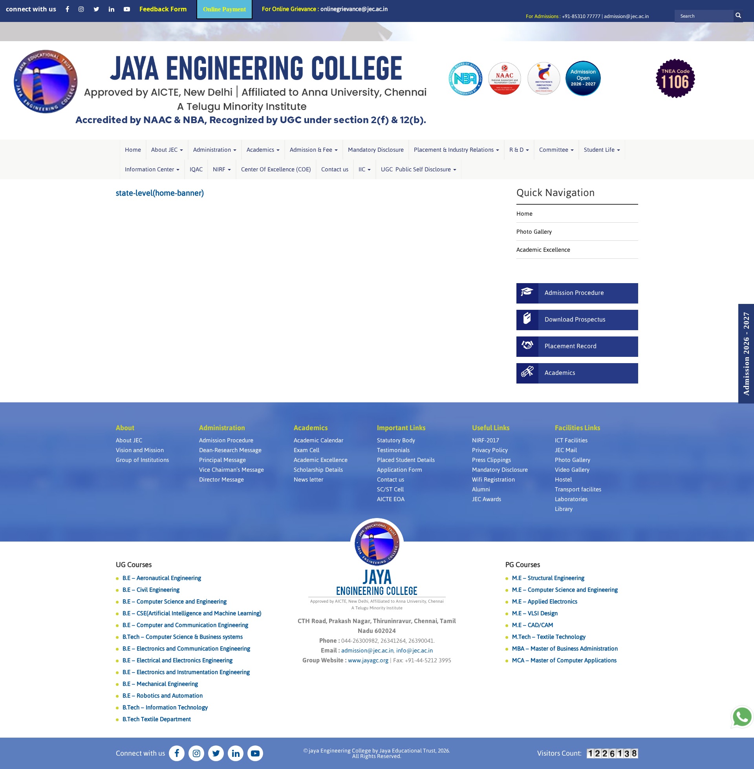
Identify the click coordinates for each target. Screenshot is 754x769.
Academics (261, 149)
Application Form (399, 469)
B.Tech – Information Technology (165, 707)
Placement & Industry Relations (454, 149)
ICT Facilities (571, 440)
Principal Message (222, 459)
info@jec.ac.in (414, 650)
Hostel (563, 479)
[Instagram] (81, 9)
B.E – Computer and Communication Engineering (185, 625)
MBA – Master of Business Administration (565, 648)
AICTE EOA (390, 499)
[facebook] (67, 9)
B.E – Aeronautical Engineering (162, 577)
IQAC (196, 169)
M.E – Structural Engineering (548, 577)
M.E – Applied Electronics (544, 601)
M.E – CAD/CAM (532, 625)
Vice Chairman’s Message (231, 469)
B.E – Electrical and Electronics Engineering (177, 660)
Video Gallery (572, 469)
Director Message (221, 479)
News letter (308, 479)
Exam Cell (306, 450)
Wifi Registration (493, 479)
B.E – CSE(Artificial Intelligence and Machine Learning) (192, 613)
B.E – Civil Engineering (151, 589)
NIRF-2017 (485, 440)
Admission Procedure (226, 440)
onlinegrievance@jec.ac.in (354, 8)
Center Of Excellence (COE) (276, 169)
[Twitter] (96, 9)
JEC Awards (486, 499)
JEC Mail (566, 450)
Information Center (150, 169)
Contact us (334, 169)
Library (564, 508)
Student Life (600, 149)
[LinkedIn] (111, 9)
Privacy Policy (490, 450)
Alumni (481, 489)
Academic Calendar (318, 440)
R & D (517, 149)
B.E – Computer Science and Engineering (175, 601)
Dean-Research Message (230, 450)
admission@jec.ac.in (626, 16)
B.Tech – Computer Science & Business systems (183, 636)
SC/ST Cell (390, 489)
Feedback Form (163, 9)
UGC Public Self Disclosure (416, 169)
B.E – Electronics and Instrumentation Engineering (186, 672)
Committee (554, 149)
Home (133, 149)
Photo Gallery (534, 231)
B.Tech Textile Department (157, 719)
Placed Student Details (406, 459)
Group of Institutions (142, 459)
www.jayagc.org (368, 660)
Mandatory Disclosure (376, 149)
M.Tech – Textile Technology (549, 636)
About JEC (165, 149)
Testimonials (393, 450)
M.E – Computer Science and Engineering (565, 589)
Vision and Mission (140, 450)
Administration (212, 149)
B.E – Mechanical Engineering (160, 683)
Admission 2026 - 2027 (746, 354)
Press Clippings (491, 459)
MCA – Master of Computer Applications (564, 660)
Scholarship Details (318, 469)
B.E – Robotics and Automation (163, 695)
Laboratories (571, 499)
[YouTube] (127, 9)
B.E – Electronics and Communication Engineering (186, 648)
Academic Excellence (543, 249)
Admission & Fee (312, 149)
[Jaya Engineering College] (220, 90)
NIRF (220, 169)
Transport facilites (578, 489)
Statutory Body (396, 440)
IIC (363, 169)
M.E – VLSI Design (535, 613)
